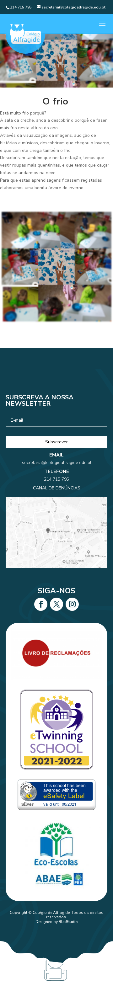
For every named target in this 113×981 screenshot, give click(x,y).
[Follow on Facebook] (40, 604)
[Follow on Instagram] (72, 604)
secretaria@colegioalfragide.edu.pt (56, 463)
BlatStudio (68, 921)
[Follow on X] (56, 604)
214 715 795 (56, 479)
